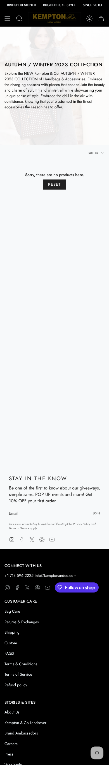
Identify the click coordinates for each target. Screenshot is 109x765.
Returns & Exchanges (21, 622)
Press (8, 754)
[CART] (101, 18)
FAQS (9, 653)
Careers (11, 744)
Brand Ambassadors (21, 733)
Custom (10, 643)
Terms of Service (19, 528)
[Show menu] (7, 18)
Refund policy (15, 685)
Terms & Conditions (20, 664)
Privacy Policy (81, 524)
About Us (12, 712)
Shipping (12, 632)
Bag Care (12, 611)
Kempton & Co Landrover (25, 723)
